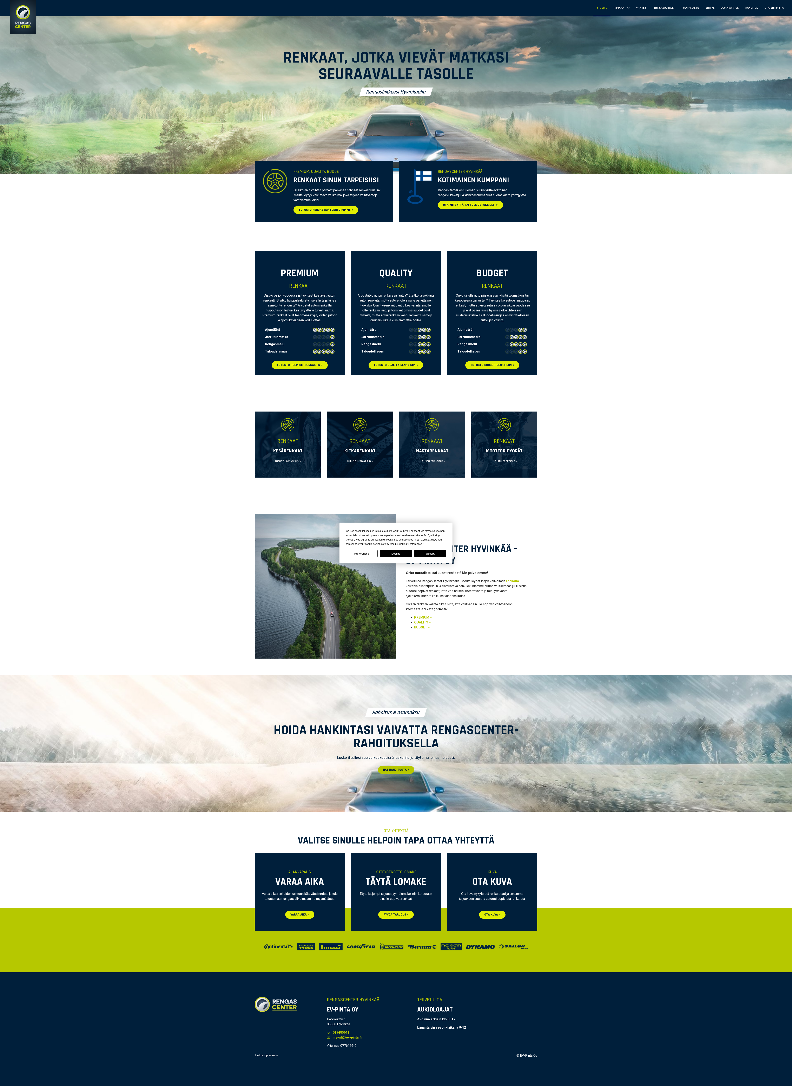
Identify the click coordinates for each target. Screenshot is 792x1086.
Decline (395, 553)
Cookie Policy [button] (428, 539)
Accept (430, 553)
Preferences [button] (415, 544)
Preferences (361, 553)
